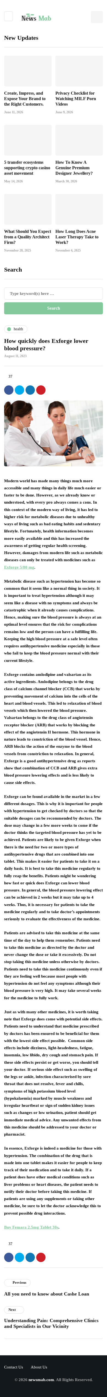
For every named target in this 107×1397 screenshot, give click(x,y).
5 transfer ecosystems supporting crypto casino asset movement (27, 168)
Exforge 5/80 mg (19, 567)
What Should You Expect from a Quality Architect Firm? (27, 237)
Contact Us (13, 1367)
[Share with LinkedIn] (30, 390)
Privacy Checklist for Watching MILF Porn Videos (75, 98)
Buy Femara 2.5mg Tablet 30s (31, 1227)
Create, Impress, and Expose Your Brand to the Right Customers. (25, 98)
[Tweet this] (19, 390)
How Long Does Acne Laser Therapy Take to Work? (76, 237)
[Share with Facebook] (8, 390)
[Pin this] (41, 390)
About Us (39, 1367)
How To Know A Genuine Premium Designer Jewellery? (74, 168)
